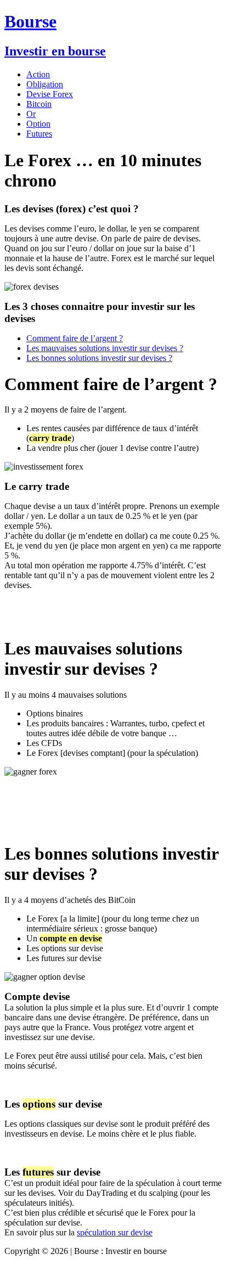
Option (38, 123)
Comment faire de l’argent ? (74, 338)
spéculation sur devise (114, 1232)
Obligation (44, 84)
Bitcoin (39, 104)
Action (38, 74)
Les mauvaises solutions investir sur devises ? (104, 348)
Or (31, 113)
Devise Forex (49, 94)
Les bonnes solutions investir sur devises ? (99, 358)
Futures (39, 133)
